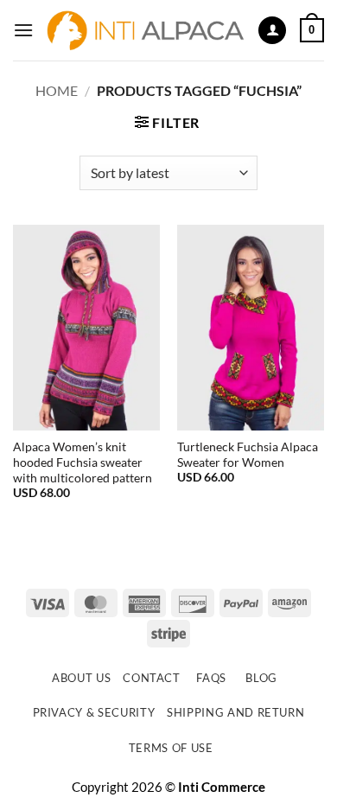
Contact (152, 678)
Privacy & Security (94, 712)
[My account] (272, 30)
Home (56, 90)
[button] (23, 30)
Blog (261, 678)
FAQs (211, 678)
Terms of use (171, 748)
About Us (81, 678)
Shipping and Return (235, 712)
